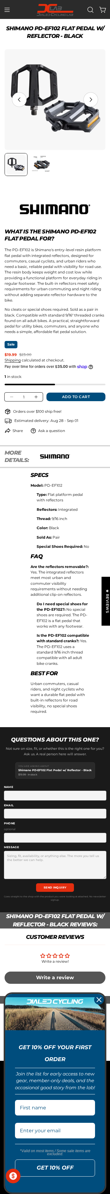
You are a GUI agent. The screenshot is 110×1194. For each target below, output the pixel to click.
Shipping (13, 360)
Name (8, 787)
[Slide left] (19, 99)
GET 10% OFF (55, 1167)
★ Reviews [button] (107, 601)
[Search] (90, 10)
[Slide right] (90, 99)
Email (9, 805)
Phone (9, 826)
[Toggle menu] (7, 10)
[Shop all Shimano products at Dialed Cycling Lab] (55, 209)
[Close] (99, 999)
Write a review (55, 977)
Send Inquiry (55, 887)
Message (11, 847)
